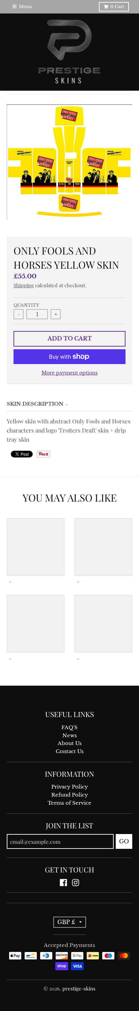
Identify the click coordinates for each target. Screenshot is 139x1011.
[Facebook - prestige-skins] (63, 883)
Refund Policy (69, 795)
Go (124, 841)
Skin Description (35, 404)
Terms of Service (69, 803)
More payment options (69, 373)
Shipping (23, 285)
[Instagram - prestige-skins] (76, 883)
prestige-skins (78, 988)
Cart (117, 6)
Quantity (26, 305)
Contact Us (70, 751)
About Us (70, 743)
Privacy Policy (69, 787)
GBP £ (66, 922)
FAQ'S (69, 727)
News (69, 736)
